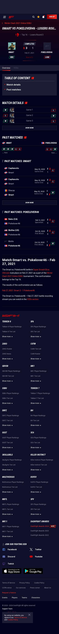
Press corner (35, 588)
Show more (6, 337)
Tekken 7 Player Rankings (40, 393)
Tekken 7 (35, 388)
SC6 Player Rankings (38, 438)
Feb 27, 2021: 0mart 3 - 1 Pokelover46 (18, 290)
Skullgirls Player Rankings (12, 460)
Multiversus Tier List (10, 487)
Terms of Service (8, 583)
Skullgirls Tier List (9, 465)
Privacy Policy (24, 583)
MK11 (4, 521)
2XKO (4, 343)
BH (32, 410)
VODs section (33, 299)
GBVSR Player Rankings (11, 371)
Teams (24, 598)
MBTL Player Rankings (10, 504)
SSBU (4, 388)
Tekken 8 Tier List (8, 332)
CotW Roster (35, 354)
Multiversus (8, 477)
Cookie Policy (39, 583)
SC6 (32, 432)
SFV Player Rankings (38, 504)
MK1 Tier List (35, 376)
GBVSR (5, 366)
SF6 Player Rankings (38, 327)
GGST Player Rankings (10, 438)
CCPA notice (7, 588)
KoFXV (33, 477)
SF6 (32, 321)
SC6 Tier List (35, 443)
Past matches (14, 89)
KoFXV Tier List (36, 487)
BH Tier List (35, 420)
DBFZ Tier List (7, 420)
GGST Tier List (7, 443)
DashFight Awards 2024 (40, 526)
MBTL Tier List (7, 509)
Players (14, 598)
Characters (35, 598)
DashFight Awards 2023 (40, 531)
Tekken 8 (6, 321)
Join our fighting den (16, 544)
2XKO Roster (7, 349)
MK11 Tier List (7, 531)
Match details (14, 84)
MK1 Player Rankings (39, 371)
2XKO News (6, 354)
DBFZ (4, 410)
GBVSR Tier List (8, 376)
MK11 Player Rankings (10, 527)
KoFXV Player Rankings (39, 482)
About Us (47, 588)
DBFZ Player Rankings (10, 416)
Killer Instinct (38, 454)
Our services (21, 588)
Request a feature (9, 593)
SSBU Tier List (7, 398)
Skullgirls (7, 454)
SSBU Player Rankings (10, 393)
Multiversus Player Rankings (13, 482)
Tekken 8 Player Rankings (12, 327)
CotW (33, 343)
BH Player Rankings (38, 416)
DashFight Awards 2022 (40, 535)
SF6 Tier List (35, 332)
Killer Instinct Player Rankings (42, 460)
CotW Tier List (36, 349)
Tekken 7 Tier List (37, 398)
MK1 (33, 366)
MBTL (4, 499)
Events (4, 598)
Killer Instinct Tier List (39, 465)
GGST (4, 432)
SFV (32, 499)
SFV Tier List (35, 509)
